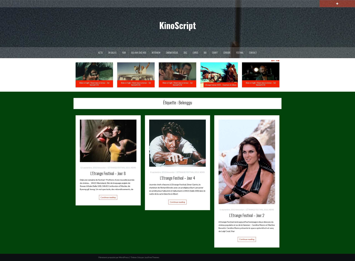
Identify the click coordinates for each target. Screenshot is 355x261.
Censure (227, 52)
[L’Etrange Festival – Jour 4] (177, 143)
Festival (240, 52)
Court (215, 52)
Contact (253, 52)
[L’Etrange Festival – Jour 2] (247, 161)
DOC (185, 52)
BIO (205, 52)
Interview (156, 52)
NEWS (133, 168)
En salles (112, 52)
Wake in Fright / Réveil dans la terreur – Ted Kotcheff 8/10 (94, 83)
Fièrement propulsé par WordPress (113, 257)
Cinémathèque (172, 52)
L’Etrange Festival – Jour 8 (108, 173)
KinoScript (177, 25)
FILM (124, 52)
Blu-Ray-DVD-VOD (138, 52)
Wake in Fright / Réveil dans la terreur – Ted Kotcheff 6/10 (177, 83)
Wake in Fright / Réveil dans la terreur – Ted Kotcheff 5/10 (219, 83)
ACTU (100, 52)
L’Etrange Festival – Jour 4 (177, 178)
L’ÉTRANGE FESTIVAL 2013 (119, 168)
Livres (195, 52)
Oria (139, 257)
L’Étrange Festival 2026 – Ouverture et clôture (262, 84)
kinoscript (102, 168)
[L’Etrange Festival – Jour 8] (108, 140)
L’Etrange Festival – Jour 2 (246, 215)
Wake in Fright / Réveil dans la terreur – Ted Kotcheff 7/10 (136, 83)
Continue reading (108, 197)
